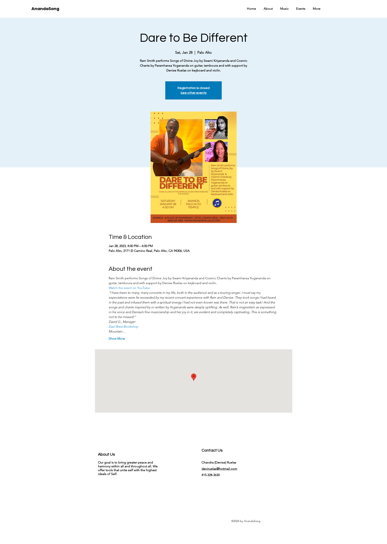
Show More (117, 338)
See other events (194, 92)
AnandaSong (45, 9)
